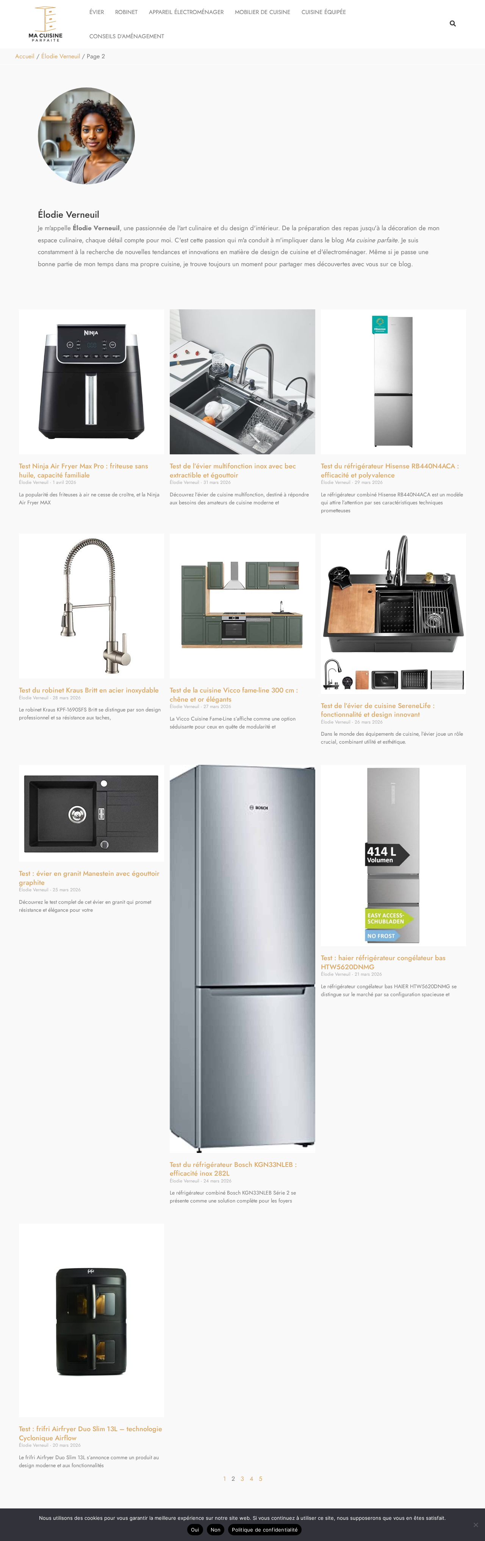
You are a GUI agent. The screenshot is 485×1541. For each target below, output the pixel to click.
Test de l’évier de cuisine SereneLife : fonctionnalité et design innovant (378, 710)
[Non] (475, 1525)
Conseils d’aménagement (126, 36)
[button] (453, 24)
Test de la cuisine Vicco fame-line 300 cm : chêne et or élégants (234, 694)
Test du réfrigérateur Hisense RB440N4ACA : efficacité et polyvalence (390, 470)
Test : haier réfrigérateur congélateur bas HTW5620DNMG (383, 962)
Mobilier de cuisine (262, 12)
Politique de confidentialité (265, 1530)
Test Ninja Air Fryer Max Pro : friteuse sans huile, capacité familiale (83, 470)
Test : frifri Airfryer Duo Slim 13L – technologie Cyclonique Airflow (90, 1433)
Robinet (126, 12)
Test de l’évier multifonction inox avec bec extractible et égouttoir (233, 470)
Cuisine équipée (324, 12)
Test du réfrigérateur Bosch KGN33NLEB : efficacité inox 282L (233, 1169)
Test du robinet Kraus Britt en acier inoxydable (89, 690)
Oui (195, 1530)
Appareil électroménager (186, 12)
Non (216, 1530)
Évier (96, 12)
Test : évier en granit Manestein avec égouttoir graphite (89, 878)
